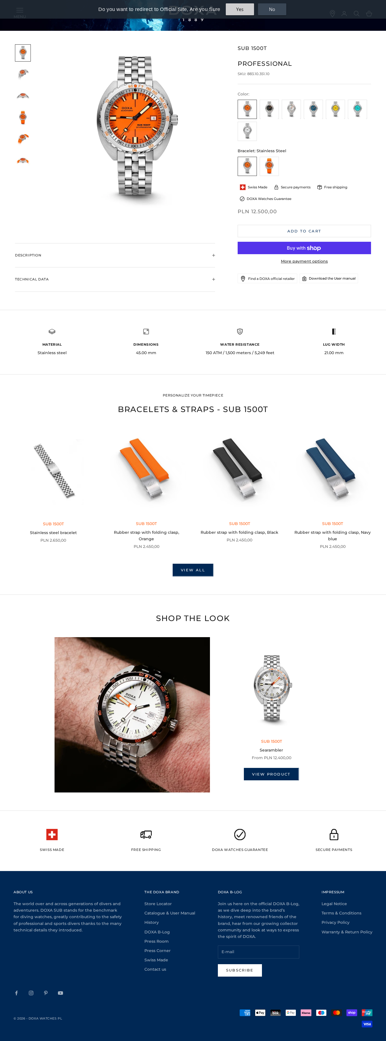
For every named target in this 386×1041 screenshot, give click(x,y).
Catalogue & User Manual (169, 913)
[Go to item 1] (23, 53)
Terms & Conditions (341, 913)
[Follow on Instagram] (31, 993)
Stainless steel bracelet (53, 532)
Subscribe (240, 970)
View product (271, 774)
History (151, 922)
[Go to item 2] (23, 74)
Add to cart (304, 231)
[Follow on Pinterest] (46, 993)
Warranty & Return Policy (347, 932)
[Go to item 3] (23, 96)
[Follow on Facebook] (16, 993)
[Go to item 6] (23, 161)
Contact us (155, 969)
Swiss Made (156, 959)
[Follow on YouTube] (60, 993)
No (272, 9)
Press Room (156, 941)
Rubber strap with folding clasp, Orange (146, 535)
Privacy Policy (336, 922)
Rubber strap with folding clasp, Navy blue (332, 535)
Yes (240, 9)
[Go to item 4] (23, 118)
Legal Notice (334, 903)
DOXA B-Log (157, 932)
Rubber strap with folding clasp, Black (239, 532)
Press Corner (157, 950)
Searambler (271, 750)
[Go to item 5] (23, 139)
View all (193, 570)
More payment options (304, 261)
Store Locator (158, 903)
